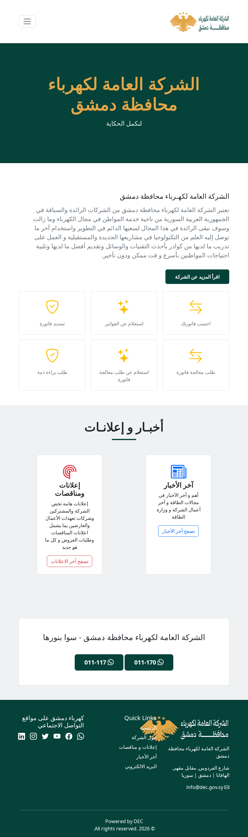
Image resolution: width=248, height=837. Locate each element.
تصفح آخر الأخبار (178, 531)
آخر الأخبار (146, 756)
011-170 (146, 662)
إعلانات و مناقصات (138, 747)
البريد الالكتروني (141, 766)
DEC (138, 821)
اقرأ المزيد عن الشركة (197, 276)
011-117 (96, 662)
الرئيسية (148, 727)
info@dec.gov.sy (204, 787)
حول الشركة (144, 737)
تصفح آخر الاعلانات (69, 561)
